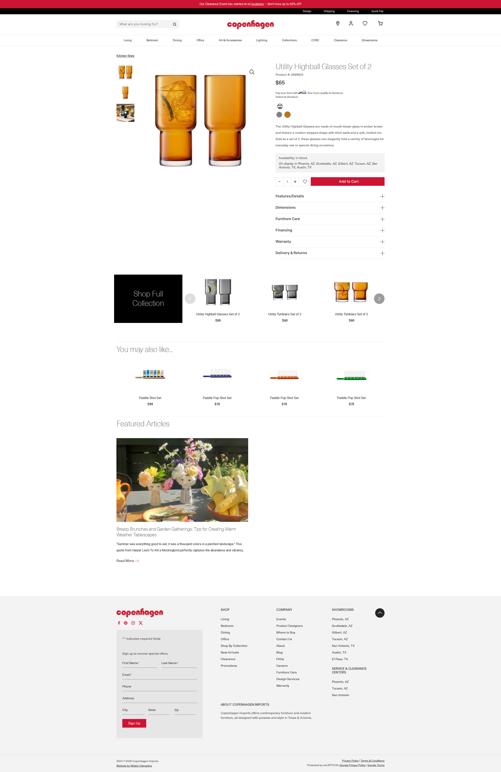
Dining (177, 40)
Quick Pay (377, 11)
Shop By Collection (234, 646)
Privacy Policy (350, 760)
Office (200, 40)
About (280, 646)
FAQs (280, 659)
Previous (190, 298)
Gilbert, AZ (339, 632)
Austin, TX (339, 652)
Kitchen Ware (125, 56)
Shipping (329, 11)
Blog (279, 652)
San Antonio (340, 695)
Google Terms (376, 765)
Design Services (287, 679)
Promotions (229, 666)
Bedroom (152, 40)
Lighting (261, 40)
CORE (315, 40)
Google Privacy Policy (353, 765)
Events (281, 619)
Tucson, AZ (340, 639)
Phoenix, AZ (340, 619)
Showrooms (369, 40)
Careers (282, 666)
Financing (353, 11)
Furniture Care (286, 672)
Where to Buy (285, 632)
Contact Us (284, 639)
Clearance (340, 40)
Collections (289, 40)
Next (379, 298)
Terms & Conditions (373, 760)
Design (307, 11)
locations (257, 4)
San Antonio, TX (343, 646)
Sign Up (134, 723)
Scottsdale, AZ (342, 626)
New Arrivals (230, 652)
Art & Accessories (230, 40)
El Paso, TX (340, 659)
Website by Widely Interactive (134, 765)
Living (128, 40)
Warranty (282, 686)
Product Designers (289, 626)
